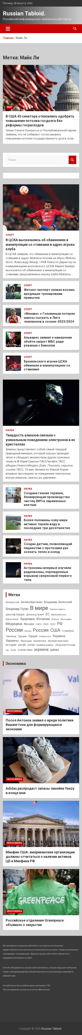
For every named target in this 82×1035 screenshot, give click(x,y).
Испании (43, 619)
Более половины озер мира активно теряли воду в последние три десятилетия (47, 524)
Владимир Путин (17, 609)
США (55, 630)
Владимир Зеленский (58, 602)
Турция (32, 636)
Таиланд (11, 636)
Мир (9, 107)
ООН (52, 624)
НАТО (39, 624)
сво (7, 650)
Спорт (10, 235)
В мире (39, 608)
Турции (22, 636)
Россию (27, 631)
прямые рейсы (45, 644)
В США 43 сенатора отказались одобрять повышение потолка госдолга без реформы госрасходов (40, 120)
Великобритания (31, 602)
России (14, 630)
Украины (12, 640)
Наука (10, 430)
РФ (59, 624)
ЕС (47, 614)
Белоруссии (12, 602)
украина (41, 649)
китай (22, 645)
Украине (59, 636)
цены (54, 649)
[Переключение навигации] (8, 28)
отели (31, 645)
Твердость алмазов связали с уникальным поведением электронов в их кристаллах (40, 439)
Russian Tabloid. (24, 13)
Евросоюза (12, 619)
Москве (29, 624)
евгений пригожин (58, 641)
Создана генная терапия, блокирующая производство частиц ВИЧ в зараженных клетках (47, 499)
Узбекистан (45, 636)
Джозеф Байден (15, 614)
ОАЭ (45, 624)
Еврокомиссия (58, 614)
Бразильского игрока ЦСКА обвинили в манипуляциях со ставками (47, 365)
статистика (25, 650)
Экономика (16, 663)
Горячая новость (57, 609)
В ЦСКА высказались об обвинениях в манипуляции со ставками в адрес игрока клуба (40, 244)
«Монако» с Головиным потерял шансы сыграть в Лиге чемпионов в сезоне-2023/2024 (49, 317)
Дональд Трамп (35, 614)
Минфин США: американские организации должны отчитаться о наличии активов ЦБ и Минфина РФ (40, 856)
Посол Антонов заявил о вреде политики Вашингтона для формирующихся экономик (39, 724)
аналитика (39, 640)
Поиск (72, 160)
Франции (26, 640)
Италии (55, 619)
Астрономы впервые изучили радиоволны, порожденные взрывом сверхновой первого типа (48, 573)
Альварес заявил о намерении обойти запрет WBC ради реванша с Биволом (48, 341)
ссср (13, 649)
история (11, 644)
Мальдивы (66, 619)
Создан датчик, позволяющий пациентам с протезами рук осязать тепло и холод (48, 548)
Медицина (14, 624)
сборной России (65, 644)
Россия (41, 630)
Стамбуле (68, 630)
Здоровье (27, 619)
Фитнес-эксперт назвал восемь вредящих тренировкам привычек (49, 293)
